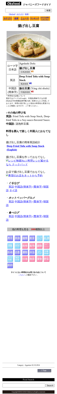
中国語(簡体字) (23, 186)
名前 (16, 18)
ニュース (25, 18)
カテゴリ (20, 14)
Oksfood (12, 14)
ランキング (34, 18)
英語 (11, 186)
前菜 (26, 14)
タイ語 (13, 190)
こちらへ (21, 275)
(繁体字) (38, 186)
